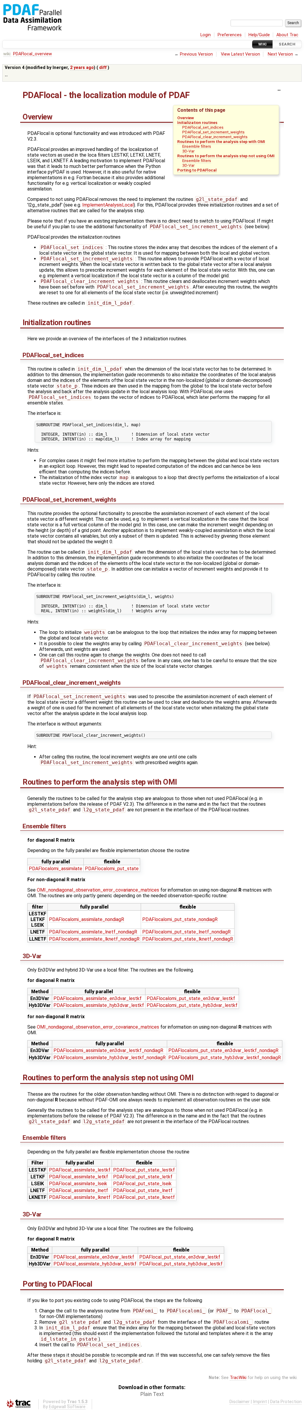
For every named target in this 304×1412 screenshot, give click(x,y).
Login (205, 34)
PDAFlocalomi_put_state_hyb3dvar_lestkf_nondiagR (224, 1057)
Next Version (280, 54)
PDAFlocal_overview (32, 53)
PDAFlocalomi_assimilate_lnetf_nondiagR (93, 932)
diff (103, 67)
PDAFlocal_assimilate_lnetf (78, 1190)
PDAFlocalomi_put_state (112, 868)
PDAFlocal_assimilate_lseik (78, 1183)
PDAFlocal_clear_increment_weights (215, 136)
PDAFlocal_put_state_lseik (142, 1183)
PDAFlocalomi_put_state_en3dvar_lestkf (191, 998)
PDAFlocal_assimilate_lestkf (79, 1170)
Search (287, 44)
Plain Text (152, 1394)
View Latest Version (240, 54)
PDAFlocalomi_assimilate (55, 868)
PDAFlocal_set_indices (203, 127)
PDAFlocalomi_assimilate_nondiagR (86, 919)
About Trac (287, 34)
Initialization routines (197, 122)
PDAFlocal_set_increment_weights (213, 132)
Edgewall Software (67, 1406)
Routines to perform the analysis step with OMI (221, 141)
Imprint (260, 1401)
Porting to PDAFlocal (197, 170)
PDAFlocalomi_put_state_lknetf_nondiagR (187, 939)
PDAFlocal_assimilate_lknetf (79, 1197)
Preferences (230, 34)
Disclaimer (239, 1401)
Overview (185, 117)
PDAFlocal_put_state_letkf (142, 1177)
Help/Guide (259, 34)
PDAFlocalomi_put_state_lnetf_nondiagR (186, 932)
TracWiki (238, 1377)
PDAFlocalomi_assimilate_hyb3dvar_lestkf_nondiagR (109, 1057)
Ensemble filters (196, 146)
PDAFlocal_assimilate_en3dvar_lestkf (93, 1257)
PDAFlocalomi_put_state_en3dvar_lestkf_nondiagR (223, 1050)
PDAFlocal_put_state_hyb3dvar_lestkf (181, 1264)
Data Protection (286, 1401)
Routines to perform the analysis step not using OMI (226, 155)
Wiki (262, 44)
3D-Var (188, 151)
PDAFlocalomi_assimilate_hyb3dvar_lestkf (98, 1005)
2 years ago (82, 67)
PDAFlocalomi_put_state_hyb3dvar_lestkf (192, 1005)
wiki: (7, 53)
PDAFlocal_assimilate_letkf (78, 1177)
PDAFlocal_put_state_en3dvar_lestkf (179, 1257)
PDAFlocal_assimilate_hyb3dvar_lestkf (95, 1264)
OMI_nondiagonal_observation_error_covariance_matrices (98, 890)
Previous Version (196, 54)
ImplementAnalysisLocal (108, 205)
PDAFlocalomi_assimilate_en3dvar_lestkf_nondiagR (108, 1050)
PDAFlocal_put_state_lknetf (144, 1197)
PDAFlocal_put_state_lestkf (144, 1170)
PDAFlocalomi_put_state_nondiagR (180, 919)
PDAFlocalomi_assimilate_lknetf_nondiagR (94, 939)
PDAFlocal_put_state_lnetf (142, 1190)
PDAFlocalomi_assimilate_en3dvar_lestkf (97, 998)
